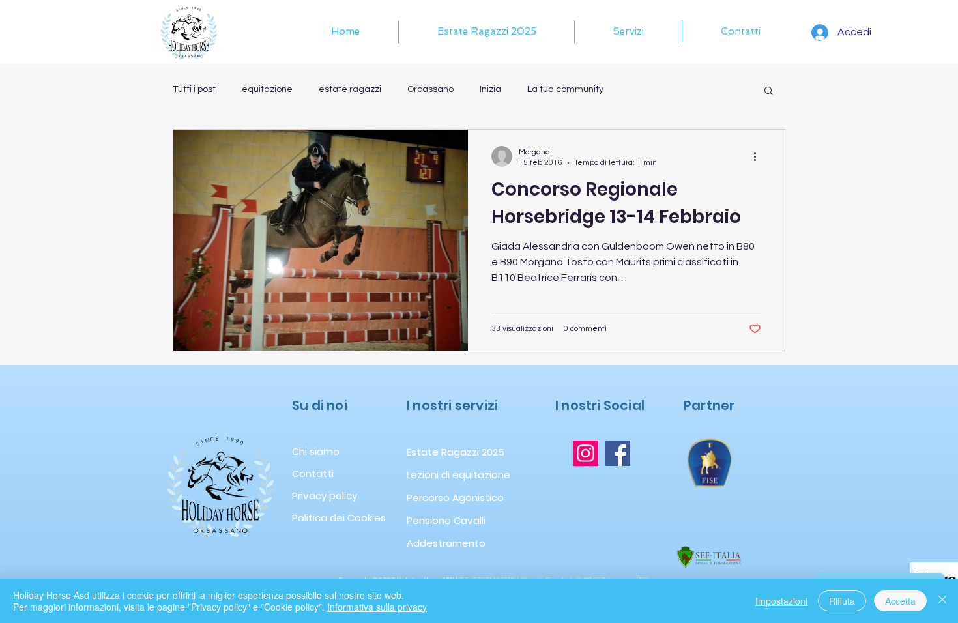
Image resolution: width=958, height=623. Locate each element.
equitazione (267, 89)
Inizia (490, 89)
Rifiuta (842, 600)
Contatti (313, 473)
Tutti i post (194, 89)
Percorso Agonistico (435, 497)
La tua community (565, 89)
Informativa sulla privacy (377, 606)
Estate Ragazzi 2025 (435, 452)
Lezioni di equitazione (435, 475)
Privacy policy (324, 495)
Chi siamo (316, 451)
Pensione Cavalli (435, 520)
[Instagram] (585, 453)
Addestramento (435, 543)
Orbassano (430, 89)
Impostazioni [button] (781, 600)
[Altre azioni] (759, 156)
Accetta (900, 600)
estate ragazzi (350, 89)
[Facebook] (617, 453)
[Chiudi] (942, 601)
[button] (628, 31)
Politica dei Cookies (334, 518)
